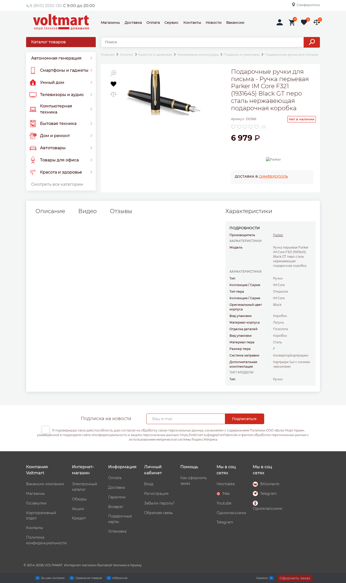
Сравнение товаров (88, 577)
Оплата (153, 22)
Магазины (110, 22)
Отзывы (121, 211)
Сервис (171, 22)
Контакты (192, 22)
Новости (214, 22)
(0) (263, 127)
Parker (278, 235)
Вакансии (235, 22)
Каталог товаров (48, 42)
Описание (50, 211)
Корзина (262, 577)
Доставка (133, 22)
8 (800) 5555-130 (46, 5)
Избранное (119, 577)
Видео (87, 211)
